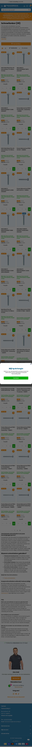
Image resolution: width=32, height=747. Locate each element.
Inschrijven (16, 378)
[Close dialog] (30, 364)
